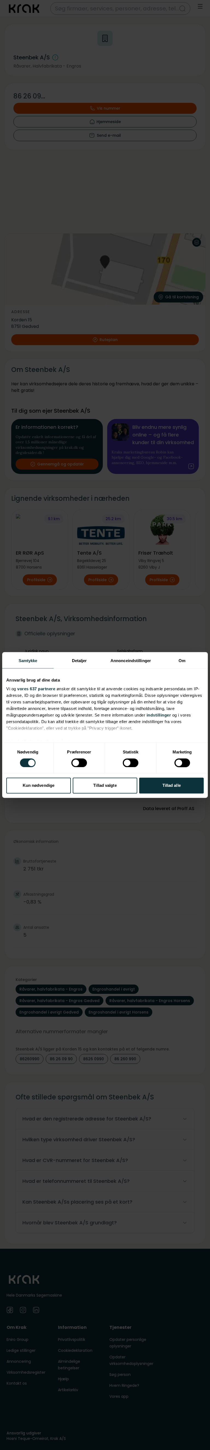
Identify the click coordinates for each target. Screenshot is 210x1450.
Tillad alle (171, 785)
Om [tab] (182, 660)
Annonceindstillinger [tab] (130, 660)
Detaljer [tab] (79, 660)
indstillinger (159, 715)
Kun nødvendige (38, 785)
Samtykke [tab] (28, 660)
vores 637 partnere (36, 688)
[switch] (79, 762)
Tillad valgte (104, 785)
